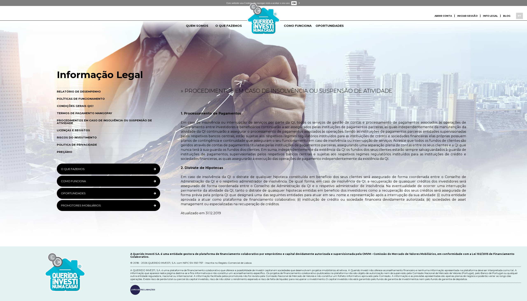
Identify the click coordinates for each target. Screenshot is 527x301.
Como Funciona (73, 181)
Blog (506, 15)
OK (294, 3)
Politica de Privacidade (77, 144)
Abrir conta (443, 15)
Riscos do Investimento (77, 137)
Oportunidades (330, 26)
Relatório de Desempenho (79, 91)
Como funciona (298, 26)
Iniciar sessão (467, 15)
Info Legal (490, 15)
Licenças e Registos (73, 130)
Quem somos (197, 26)
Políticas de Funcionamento (81, 98)
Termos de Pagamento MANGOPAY (84, 113)
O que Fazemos (73, 169)
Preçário (64, 151)
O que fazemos (228, 26)
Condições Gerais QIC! (75, 106)
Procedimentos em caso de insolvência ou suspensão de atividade (104, 122)
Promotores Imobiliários (81, 205)
